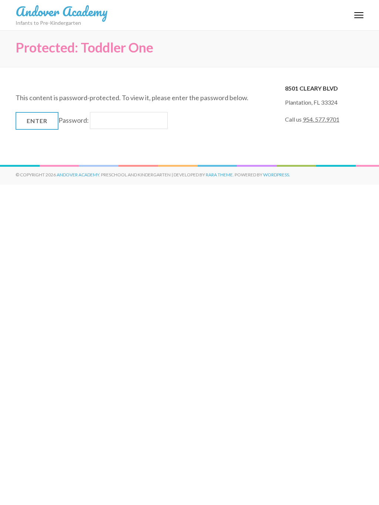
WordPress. (276, 174)
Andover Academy (62, 11)
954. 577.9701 (321, 119)
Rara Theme (219, 174)
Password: (74, 120)
